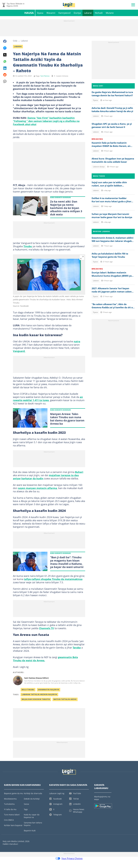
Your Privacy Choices (72, 858)
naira (77, 341)
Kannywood (64, 12)
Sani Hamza (44, 76)
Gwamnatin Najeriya (48, 689)
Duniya (77, 12)
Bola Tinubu (28, 689)
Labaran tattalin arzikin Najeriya (39, 694)
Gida (15, 40)
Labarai (88, 12)
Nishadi (99, 12)
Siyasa (40, 12)
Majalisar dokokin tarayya (36, 699)
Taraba (77, 647)
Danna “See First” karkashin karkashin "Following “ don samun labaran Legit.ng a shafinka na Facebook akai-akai (46, 121)
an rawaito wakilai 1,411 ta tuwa (48, 398)
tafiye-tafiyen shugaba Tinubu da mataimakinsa (53, 579)
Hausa (29, 13)
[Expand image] (81, 257)
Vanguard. (19, 351)
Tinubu (27, 246)
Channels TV (46, 628)
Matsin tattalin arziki (65, 699)
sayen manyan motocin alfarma (37, 488)
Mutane (110, 12)
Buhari (79, 472)
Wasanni (50, 12)
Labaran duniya (99, 166)
